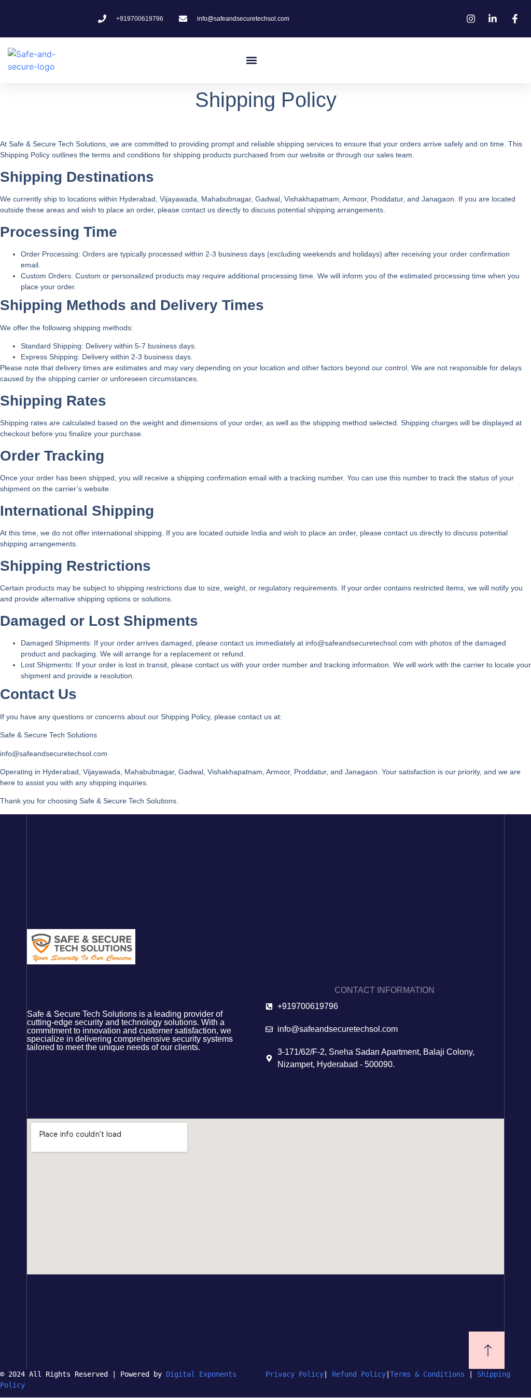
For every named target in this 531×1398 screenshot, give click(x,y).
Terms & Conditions (427, 1374)
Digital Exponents (216, 1374)
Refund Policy (359, 1374)
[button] (251, 60)
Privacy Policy (295, 1374)
